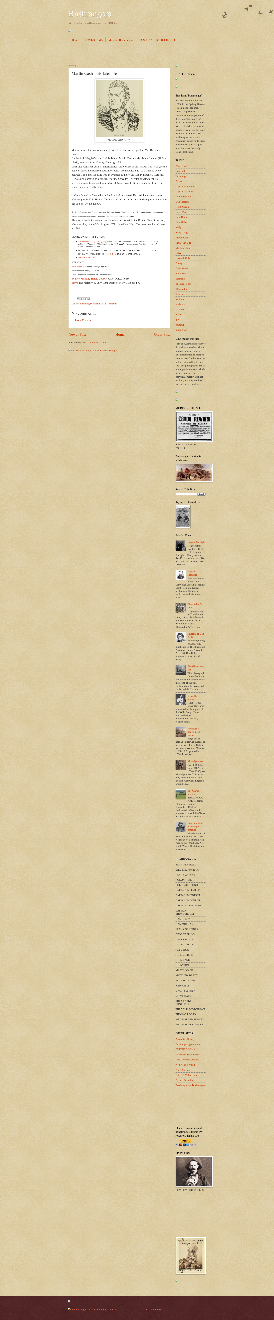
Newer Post (77, 334)
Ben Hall (180, 171)
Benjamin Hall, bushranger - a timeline (195, 826)
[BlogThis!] (80, 298)
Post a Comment (83, 320)
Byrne (179, 181)
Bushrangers (89, 13)
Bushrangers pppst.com (188, 1044)
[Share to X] (83, 298)
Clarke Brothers (184, 196)
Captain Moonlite (185, 186)
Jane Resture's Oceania (187, 1059)
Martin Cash (99, 303)
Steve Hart (181, 273)
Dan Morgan (182, 201)
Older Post (162, 334)
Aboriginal (181, 165)
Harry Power (182, 212)
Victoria (180, 299)
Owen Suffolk (183, 258)
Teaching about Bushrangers (190, 1085)
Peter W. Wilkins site (186, 1075)
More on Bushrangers (120, 40)
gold (178, 319)
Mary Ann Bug (183, 242)
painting (180, 324)
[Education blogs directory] (93, 1309)
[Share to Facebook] (86, 298)
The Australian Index (150, 1309)
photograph (181, 329)
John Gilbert (182, 222)
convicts (180, 309)
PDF (112, 254)
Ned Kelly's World (185, 1064)
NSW (178, 253)
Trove (74, 282)
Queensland (182, 268)
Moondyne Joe (195, 761)
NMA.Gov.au (183, 1069)
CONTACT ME (94, 40)
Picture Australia (184, 1080)
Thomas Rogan (183, 283)
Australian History (185, 1039)
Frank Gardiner (183, 206)
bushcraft (180, 304)
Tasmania (112, 303)
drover (179, 314)
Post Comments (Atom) (95, 342)
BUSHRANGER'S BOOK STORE (158, 40)
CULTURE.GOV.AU (187, 1049)
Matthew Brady (184, 247)
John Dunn (181, 217)
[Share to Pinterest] (88, 298)
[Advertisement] (120, 52)
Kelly (178, 227)
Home (75, 40)
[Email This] (78, 298)
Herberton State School (188, 1054)
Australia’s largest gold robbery (194, 731)
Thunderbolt (182, 288)
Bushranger (85, 303)
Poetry (179, 263)
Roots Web (76, 266)
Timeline (180, 294)
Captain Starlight (184, 191)
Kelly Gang (182, 232)
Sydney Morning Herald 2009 (88, 278)
